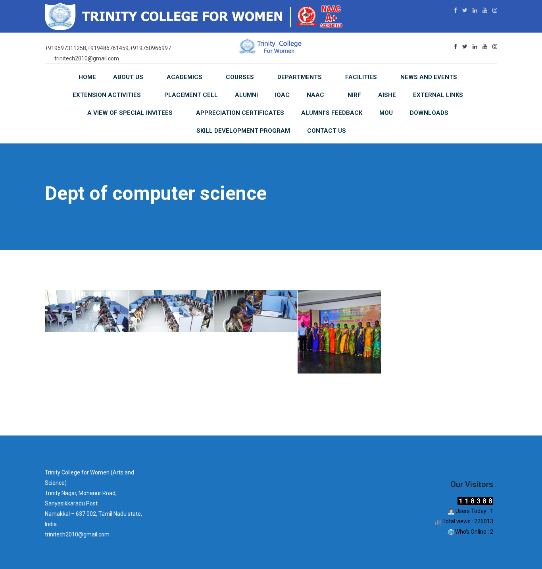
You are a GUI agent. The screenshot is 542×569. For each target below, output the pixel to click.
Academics (184, 77)
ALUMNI (246, 95)
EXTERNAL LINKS (438, 95)
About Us (128, 77)
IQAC (282, 95)
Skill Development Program (243, 130)
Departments (299, 77)
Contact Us (326, 130)
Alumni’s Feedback (331, 112)
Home (87, 77)
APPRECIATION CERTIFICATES (240, 112)
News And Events (428, 77)
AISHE (387, 95)
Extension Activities (107, 95)
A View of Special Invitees (130, 112)
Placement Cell (191, 95)
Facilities (361, 77)
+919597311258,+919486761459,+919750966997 (108, 48)
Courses (240, 77)
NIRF (354, 95)
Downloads (429, 112)
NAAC (315, 95)
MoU (386, 112)
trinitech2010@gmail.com (86, 58)
